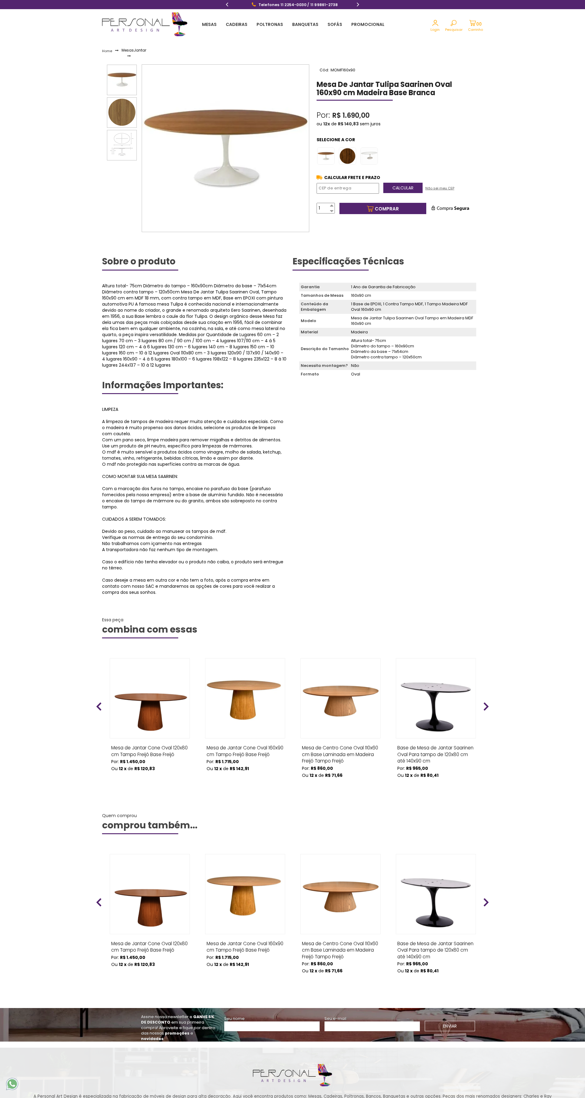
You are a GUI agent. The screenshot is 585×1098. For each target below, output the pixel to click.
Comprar (387, 209)
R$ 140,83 (348, 124)
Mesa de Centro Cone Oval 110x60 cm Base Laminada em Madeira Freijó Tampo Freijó (340, 750)
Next (358, 5)
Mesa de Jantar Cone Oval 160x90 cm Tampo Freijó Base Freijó (245, 750)
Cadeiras (236, 24)
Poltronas (270, 24)
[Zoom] (121, 80)
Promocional (368, 24)
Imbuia (349, 156)
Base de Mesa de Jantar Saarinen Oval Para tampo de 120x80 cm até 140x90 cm (435, 750)
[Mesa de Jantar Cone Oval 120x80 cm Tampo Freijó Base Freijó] (150, 698)
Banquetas (305, 24)
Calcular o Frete (352, 177)
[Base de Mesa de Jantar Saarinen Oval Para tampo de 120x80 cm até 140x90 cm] (436, 698)
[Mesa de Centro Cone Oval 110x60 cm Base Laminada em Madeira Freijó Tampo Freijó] (340, 698)
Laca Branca (370, 156)
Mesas (209, 24)
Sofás (335, 24)
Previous (227, 5)
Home (107, 50)
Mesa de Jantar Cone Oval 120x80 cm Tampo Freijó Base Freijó (149, 750)
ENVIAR (450, 1026)
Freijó (327, 156)
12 (326, 124)
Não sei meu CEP (439, 188)
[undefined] (225, 148)
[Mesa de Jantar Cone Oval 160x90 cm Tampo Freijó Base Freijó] (245, 698)
